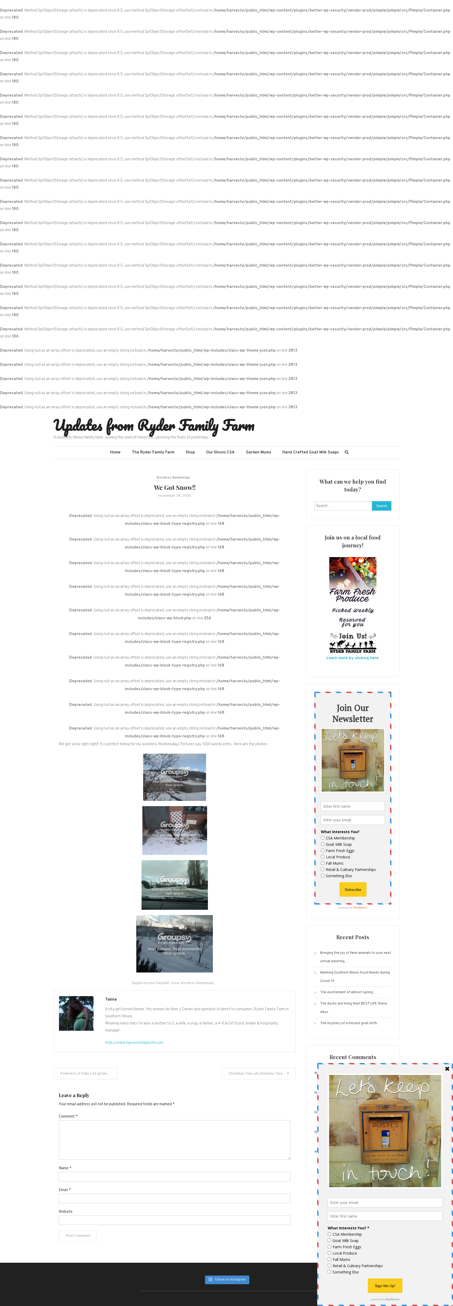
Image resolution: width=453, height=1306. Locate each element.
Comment (68, 1116)
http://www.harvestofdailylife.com (134, 1042)
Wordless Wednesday (173, 478)
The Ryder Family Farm (153, 452)
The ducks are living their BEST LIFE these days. (353, 1007)
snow (175, 983)
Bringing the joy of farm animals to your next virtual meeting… (355, 957)
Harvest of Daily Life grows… (87, 1073)
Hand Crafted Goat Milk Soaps (310, 452)
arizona (149, 983)
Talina (111, 999)
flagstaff (162, 983)
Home (115, 452)
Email (65, 1190)
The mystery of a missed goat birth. (349, 1023)
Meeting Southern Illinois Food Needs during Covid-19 (355, 976)
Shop (190, 452)
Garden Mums (258, 452)
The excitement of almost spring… (348, 992)
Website (66, 1211)
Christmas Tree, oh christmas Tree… (257, 1073)
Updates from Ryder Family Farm (154, 425)
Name (65, 1168)
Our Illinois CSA (220, 452)
